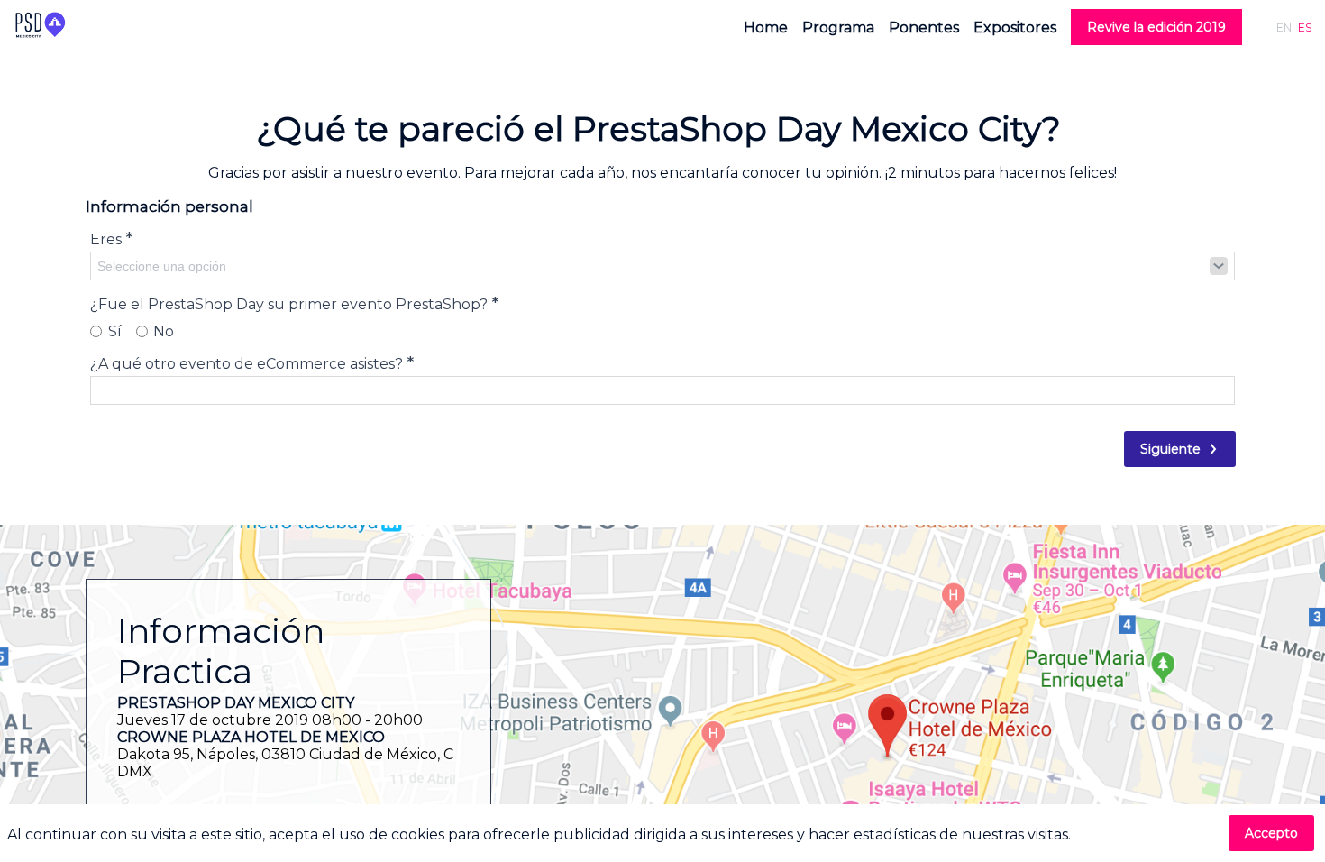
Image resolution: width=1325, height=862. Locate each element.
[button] (1156, 27)
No (163, 331)
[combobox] (662, 266)
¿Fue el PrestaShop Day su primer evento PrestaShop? (294, 303)
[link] (766, 27)
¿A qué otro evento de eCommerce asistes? (252, 362)
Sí (115, 331)
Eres (111, 238)
